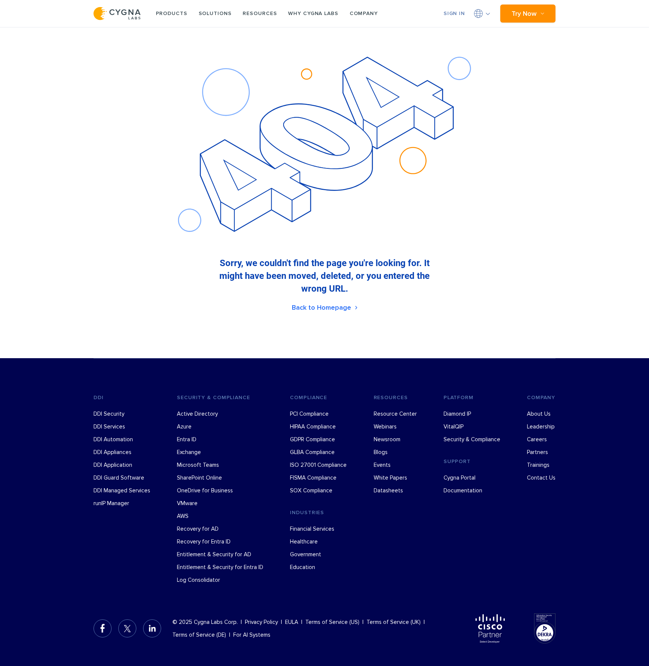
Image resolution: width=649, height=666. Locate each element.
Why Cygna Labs (313, 13)
